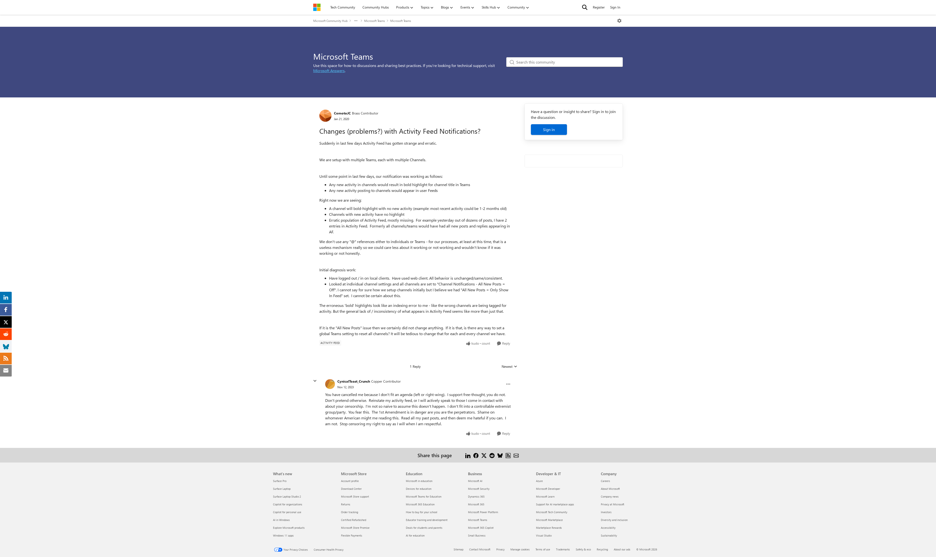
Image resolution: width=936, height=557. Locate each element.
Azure (539, 481)
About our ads (622, 549)
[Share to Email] (516, 455)
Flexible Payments (351, 535)
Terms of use (543, 549)
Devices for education (418, 489)
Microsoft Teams (374, 21)
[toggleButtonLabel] (619, 20)
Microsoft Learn (545, 496)
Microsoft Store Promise (355, 527)
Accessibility (608, 527)
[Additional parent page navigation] (356, 20)
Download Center (351, 489)
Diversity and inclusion (614, 520)
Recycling (602, 549)
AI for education (415, 535)
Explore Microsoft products (289, 527)
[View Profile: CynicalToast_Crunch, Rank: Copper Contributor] (330, 384)
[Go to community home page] (317, 7)
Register (599, 7)
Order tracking (349, 512)
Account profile (350, 481)
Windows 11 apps (283, 535)
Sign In (615, 7)
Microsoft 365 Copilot (481, 527)
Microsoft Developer (548, 489)
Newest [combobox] (509, 366)
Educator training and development (427, 520)
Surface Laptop (282, 489)
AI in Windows (281, 520)
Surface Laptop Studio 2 (287, 496)
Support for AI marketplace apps (555, 504)
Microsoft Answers (329, 70)
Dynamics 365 (476, 496)
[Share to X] (484, 455)
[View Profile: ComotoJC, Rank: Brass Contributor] (325, 116)
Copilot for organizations (287, 504)
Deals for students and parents (424, 527)
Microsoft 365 (476, 504)
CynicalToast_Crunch (353, 381)
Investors (606, 512)
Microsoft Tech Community (551, 512)
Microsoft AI (475, 481)
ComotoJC (342, 113)
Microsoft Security (478, 489)
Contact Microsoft (479, 549)
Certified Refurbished (353, 520)
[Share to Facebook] (475, 455)
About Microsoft (610, 489)
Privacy (500, 549)
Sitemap (458, 549)
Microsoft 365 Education (420, 504)
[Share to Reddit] (492, 455)
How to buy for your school (421, 512)
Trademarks (563, 549)
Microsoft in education (419, 481)
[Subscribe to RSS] (508, 455)
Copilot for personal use (287, 512)
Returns (345, 504)
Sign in (549, 129)
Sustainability (609, 535)
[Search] (585, 7)
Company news (610, 496)
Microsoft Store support (355, 496)
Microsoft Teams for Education (423, 496)
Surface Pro (279, 481)
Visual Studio (544, 535)
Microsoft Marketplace (549, 520)
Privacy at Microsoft (612, 504)
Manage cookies (520, 549)
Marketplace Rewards (549, 527)
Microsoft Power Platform (483, 512)
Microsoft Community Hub (330, 21)
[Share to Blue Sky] (500, 455)
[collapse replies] (315, 381)
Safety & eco (583, 549)
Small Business (477, 535)
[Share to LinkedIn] (467, 455)
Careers (605, 481)
